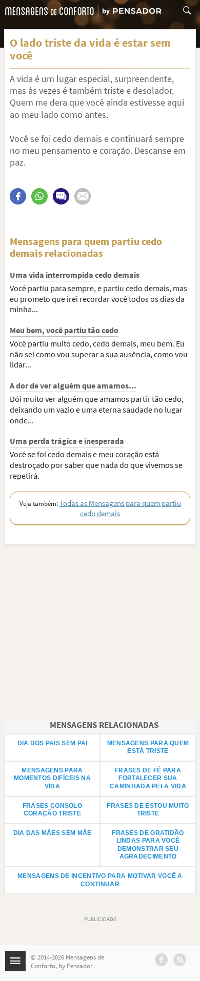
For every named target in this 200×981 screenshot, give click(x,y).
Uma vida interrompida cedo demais (74, 275)
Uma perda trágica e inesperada (67, 441)
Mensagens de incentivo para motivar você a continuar (100, 880)
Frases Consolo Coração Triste (52, 809)
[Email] (82, 196)
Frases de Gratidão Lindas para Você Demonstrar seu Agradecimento (148, 845)
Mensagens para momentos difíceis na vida (52, 778)
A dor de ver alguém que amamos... (73, 385)
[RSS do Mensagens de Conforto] (179, 959)
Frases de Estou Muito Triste (148, 809)
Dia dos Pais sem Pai (52, 743)
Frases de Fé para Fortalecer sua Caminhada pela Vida (148, 778)
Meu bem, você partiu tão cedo (64, 330)
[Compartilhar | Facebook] (18, 196)
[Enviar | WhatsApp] (39, 196)
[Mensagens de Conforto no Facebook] (161, 959)
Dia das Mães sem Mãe (52, 832)
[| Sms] (61, 196)
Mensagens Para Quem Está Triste (148, 747)
